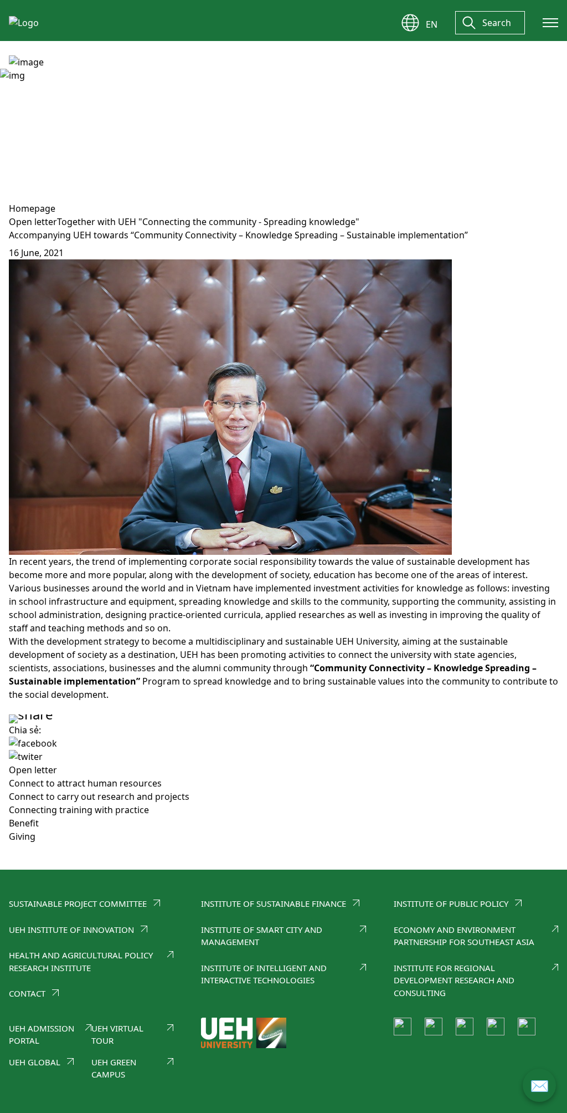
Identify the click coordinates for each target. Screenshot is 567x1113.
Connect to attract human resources (85, 783)
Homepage (32, 208)
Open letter (33, 222)
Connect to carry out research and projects (99, 796)
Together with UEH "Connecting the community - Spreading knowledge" (208, 222)
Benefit (24, 823)
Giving (22, 836)
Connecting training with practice (79, 810)
